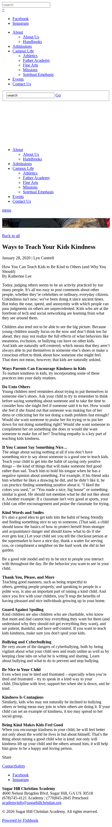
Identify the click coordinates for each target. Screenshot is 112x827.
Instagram (21, 23)
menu (6, 210)
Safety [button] (20, 766)
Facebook (21, 18)
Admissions (22, 46)
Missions (30, 70)
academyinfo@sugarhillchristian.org (31, 802)
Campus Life (23, 51)
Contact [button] (8, 766)
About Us (31, 37)
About (18, 32)
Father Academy (36, 60)
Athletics (30, 55)
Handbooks (32, 41)
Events (18, 79)
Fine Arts (30, 65)
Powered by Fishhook (20, 820)
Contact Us (22, 84)
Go (58, 95)
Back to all (11, 235)
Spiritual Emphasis (38, 74)
